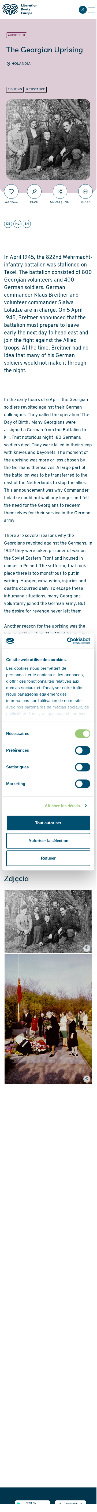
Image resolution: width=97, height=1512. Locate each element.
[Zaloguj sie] (83, 10)
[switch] (82, 750)
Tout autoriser (48, 822)
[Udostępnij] (60, 191)
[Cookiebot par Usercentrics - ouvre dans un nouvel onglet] (68, 640)
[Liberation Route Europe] (19, 9)
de (8, 223)
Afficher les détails (62, 805)
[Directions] (85, 191)
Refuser (48, 858)
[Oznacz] (11, 191)
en (27, 223)
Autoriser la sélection (48, 840)
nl (17, 223)
